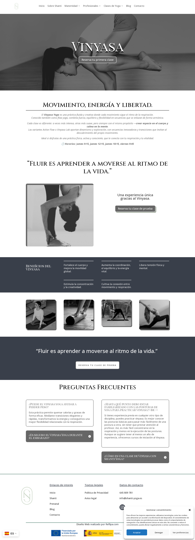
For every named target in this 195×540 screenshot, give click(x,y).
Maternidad (70, 6)
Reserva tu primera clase (98, 60)
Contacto (139, 6)
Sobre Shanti (54, 6)
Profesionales (90, 6)
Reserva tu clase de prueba (135, 208)
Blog (128, 6)
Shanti (53, 498)
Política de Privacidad (96, 492)
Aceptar (137, 532)
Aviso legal (90, 498)
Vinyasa (98, 46)
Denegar (159, 532)
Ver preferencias (181, 532)
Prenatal (54, 503)
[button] (189, 510)
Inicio (42, 6)
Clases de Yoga (112, 6)
